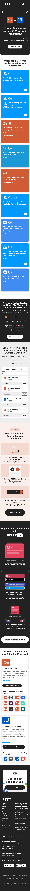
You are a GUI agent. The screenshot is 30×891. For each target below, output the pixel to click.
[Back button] (2, 12)
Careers (13, 875)
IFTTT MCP (4, 813)
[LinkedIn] (8, 884)
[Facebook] (4, 884)
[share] (27, 12)
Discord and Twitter (20, 832)
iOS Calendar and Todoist (21, 827)
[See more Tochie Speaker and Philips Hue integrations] (8, 709)
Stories (3, 808)
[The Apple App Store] (9, 865)
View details (7, 383)
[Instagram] (11, 884)
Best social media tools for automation (12, 860)
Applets (4, 811)
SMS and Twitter (19, 821)
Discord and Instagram (21, 806)
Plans (3, 823)
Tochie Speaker (13, 28)
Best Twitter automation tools (9, 841)
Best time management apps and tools (12, 843)
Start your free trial (15, 639)
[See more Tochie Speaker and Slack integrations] (8, 703)
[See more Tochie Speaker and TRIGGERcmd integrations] (20, 709)
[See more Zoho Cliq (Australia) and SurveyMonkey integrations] (8, 758)
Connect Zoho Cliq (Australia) (13, 746)
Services (4, 806)
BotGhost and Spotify (20, 818)
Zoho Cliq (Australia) (15, 31)
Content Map (5, 818)
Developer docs (6, 825)
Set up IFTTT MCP (15, 336)
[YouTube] (15, 884)
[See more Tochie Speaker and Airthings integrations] (8, 697)
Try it (24, 383)
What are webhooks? (7, 851)
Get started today (15, 46)
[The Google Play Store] (21, 866)
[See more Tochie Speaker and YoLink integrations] (20, 703)
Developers (6, 875)
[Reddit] (25, 884)
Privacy (15, 878)
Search (3, 820)
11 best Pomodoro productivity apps (11, 853)
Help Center (5, 815)
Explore (4, 804)
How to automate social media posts (11, 858)
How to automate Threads (8, 855)
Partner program (22, 875)
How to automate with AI (8, 839)
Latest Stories (7, 836)
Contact (9, 878)
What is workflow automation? (10, 846)
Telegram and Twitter (20, 829)
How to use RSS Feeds (7, 848)
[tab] (3, 369)
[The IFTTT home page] (6, 3)
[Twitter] (18, 884)
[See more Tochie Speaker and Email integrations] (20, 697)
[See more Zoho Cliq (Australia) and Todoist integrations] (20, 758)
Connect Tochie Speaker (12, 685)
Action (10, 379)
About (21, 878)
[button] (27, 4)
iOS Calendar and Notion (21, 808)
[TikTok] (22, 884)
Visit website (6, 680)
